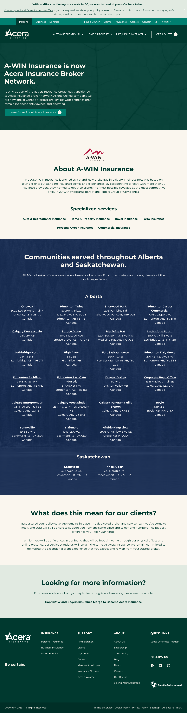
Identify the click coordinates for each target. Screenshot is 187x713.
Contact (146, 21)
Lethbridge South (159, 331)
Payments (121, 21)
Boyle (160, 402)
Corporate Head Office (160, 377)
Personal (24, 21)
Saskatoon (71, 466)
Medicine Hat (115, 331)
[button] (156, 22)
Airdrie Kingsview (115, 427)
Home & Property (98, 34)
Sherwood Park (116, 306)
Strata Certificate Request (164, 641)
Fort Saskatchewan (115, 352)
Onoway (27, 306)
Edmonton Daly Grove (159, 352)
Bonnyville (27, 427)
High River (71, 352)
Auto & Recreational (67, 34)
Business (41, 21)
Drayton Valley (115, 377)
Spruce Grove (71, 331)
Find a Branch (92, 21)
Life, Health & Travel (129, 34)
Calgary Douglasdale (27, 331)
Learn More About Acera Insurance (32, 112)
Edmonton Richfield (27, 377)
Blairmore (71, 427)
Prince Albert (113, 466)
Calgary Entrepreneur (27, 402)
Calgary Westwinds (71, 402)
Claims (107, 21)
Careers (134, 21)
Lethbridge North (27, 352)
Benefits (54, 21)
